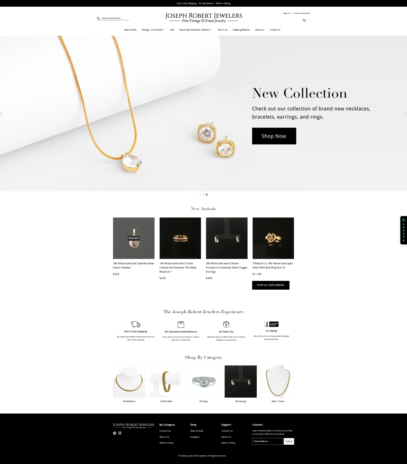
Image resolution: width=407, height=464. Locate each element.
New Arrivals (130, 30)
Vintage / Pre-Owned (152, 30)
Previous (1, 113)
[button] (403, 230)
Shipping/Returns (241, 30)
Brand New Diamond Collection (194, 30)
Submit (289, 441)
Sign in (286, 13)
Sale (172, 30)
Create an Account (302, 13)
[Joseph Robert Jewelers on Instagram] (119, 433)
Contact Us (275, 30)
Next (405, 113)
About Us (259, 30)
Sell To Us (222, 30)
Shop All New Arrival (271, 285)
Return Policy (166, 443)
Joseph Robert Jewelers (196, 456)
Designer (195, 437)
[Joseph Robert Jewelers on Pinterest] (114, 433)
